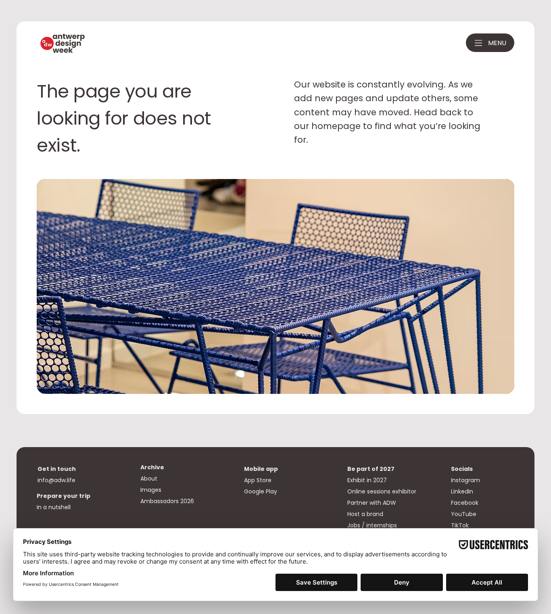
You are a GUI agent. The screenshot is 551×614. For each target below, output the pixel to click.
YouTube (463, 514)
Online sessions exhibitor (381, 491)
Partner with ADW (371, 503)
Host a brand (366, 514)
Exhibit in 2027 (367, 480)
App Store (258, 480)
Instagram (465, 480)
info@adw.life (56, 480)
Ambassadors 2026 (167, 501)
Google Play (260, 491)
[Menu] (478, 43)
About (148, 479)
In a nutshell (54, 507)
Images (150, 490)
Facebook (464, 503)
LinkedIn (462, 491)
